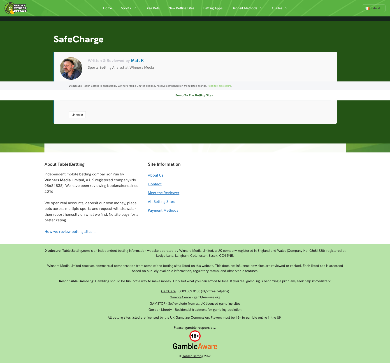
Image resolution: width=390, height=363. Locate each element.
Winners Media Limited (196, 250)
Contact (155, 184)
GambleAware (180, 297)
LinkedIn (77, 115)
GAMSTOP (157, 303)
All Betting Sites (161, 201)
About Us (155, 175)
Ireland (375, 8)
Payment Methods (163, 210)
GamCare (168, 291)
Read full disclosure (219, 86)
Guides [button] (277, 8)
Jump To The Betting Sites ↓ (195, 95)
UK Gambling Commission (189, 317)
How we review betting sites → (70, 231)
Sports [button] (126, 8)
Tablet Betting (192, 356)
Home (107, 8)
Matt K (137, 60)
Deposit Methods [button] (244, 8)
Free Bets (153, 8)
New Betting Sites (181, 8)
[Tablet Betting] (17, 8)
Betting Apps (213, 8)
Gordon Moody (160, 309)
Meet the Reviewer (163, 192)
